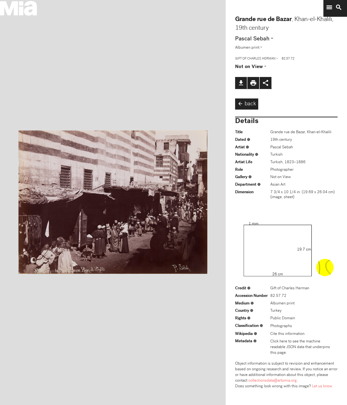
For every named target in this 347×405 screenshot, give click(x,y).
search (338, 7)
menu (329, 7)
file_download (241, 82)
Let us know (322, 386)
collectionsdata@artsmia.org (272, 381)
